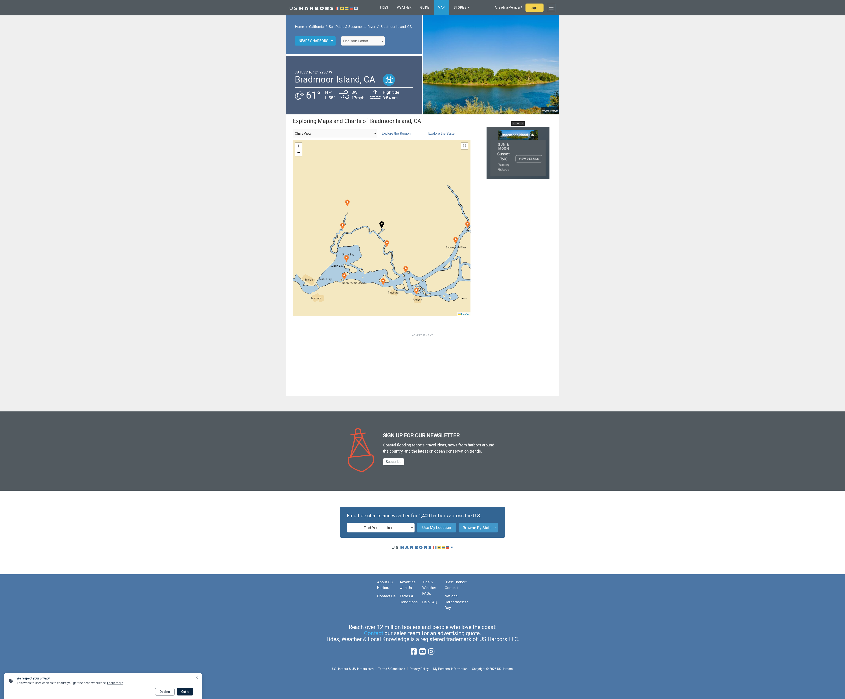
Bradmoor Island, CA (396, 27)
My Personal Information (450, 668)
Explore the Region (396, 133)
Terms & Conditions (391, 668)
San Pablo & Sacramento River (352, 27)
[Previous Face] (514, 123)
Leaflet (465, 314)
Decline (165, 691)
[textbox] (363, 41)
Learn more (115, 683)
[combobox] (363, 41)
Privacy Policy (419, 668)
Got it (185, 691)
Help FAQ (429, 602)
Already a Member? (508, 7)
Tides (384, 7)
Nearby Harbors (313, 41)
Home (299, 27)
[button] (386, 243)
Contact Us (386, 596)
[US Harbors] (324, 8)
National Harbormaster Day (456, 602)
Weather (404, 7)
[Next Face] (522, 123)
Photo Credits (550, 110)
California (316, 27)
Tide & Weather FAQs (429, 588)
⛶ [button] (464, 146)
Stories (460, 7)
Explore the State (441, 133)
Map (441, 7)
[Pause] (518, 123)
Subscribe (393, 462)
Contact (373, 633)
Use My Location (436, 527)
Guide (424, 7)
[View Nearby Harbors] (389, 80)
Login (534, 7)
